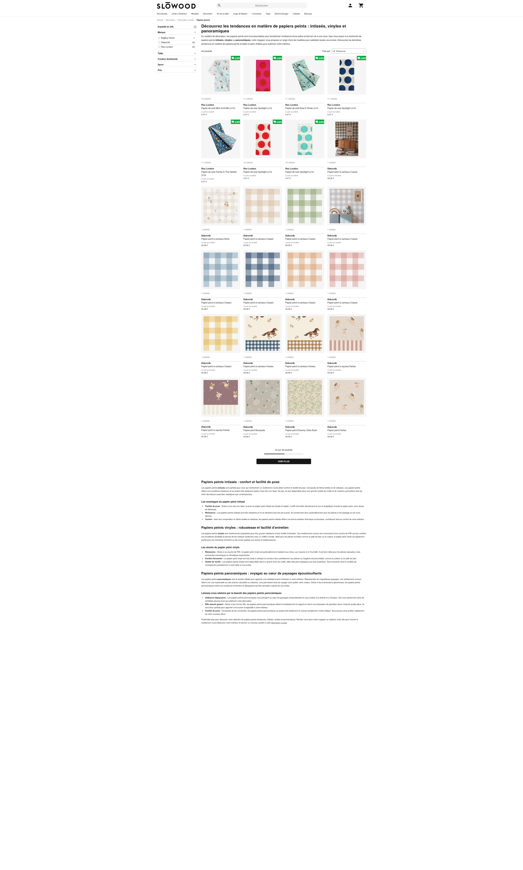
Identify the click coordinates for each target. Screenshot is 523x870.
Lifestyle (296, 13)
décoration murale (279, 622)
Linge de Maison (240, 13)
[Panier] (361, 5)
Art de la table (223, 13)
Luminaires (256, 13)
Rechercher (261, 5)
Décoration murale (186, 20)
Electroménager (281, 13)
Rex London (207, 104)
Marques (308, 13)
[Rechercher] (219, 5)
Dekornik (332, 168)
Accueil (160, 20)
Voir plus (284, 461)
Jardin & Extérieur (179, 13)
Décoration (207, 13)
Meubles (195, 13)
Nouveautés (162, 13)
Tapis (268, 13)
